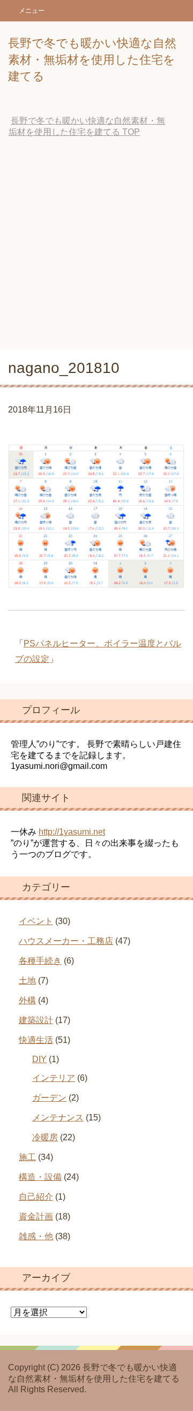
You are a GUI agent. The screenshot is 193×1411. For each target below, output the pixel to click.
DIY (39, 1059)
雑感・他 (36, 1236)
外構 (27, 1000)
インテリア (53, 1077)
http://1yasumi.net (72, 831)
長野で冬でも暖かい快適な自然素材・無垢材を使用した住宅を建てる (92, 59)
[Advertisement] (96, 247)
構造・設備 (40, 1176)
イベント (36, 921)
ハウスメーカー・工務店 (66, 940)
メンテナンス (58, 1117)
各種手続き (40, 960)
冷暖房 (45, 1137)
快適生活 (36, 1039)
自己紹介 (36, 1196)
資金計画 (36, 1216)
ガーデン (49, 1097)
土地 (27, 980)
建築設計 (36, 1020)
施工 (27, 1157)
